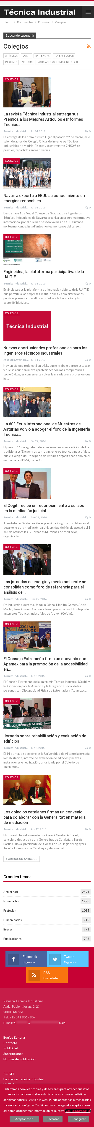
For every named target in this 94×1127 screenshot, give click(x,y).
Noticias (27, 62)
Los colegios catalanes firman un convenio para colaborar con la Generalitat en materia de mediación (44, 817)
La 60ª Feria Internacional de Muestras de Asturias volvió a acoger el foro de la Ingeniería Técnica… (46, 429)
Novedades (11, 901)
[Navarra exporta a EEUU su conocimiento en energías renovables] (27, 173)
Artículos (11, 56)
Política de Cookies (78, 1111)
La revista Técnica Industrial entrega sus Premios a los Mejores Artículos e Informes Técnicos (43, 119)
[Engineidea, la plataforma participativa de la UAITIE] (27, 249)
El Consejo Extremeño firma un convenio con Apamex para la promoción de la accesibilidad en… (45, 664)
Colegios (11, 79)
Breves (8, 929)
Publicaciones (12, 939)
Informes (11, 62)
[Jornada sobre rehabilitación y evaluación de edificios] (27, 713)
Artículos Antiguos (22, 859)
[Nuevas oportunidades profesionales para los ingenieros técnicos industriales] (27, 326)
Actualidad (10, 892)
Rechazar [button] (53, 1119)
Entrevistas (42, 56)
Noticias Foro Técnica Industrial (57, 62)
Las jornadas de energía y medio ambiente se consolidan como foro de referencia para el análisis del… (44, 587)
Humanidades (12, 920)
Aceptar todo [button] (24, 1119)
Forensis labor (64, 56)
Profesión (9, 910)
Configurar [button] (78, 1119)
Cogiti (26, 56)
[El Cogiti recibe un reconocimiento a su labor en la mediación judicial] (27, 483)
